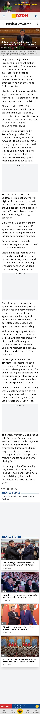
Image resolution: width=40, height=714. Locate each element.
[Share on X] (12, 488)
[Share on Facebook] (8, 488)
